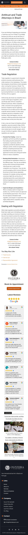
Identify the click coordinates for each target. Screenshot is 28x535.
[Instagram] (9, 529)
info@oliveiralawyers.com (14, 63)
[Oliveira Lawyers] (5, 2)
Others (11, 9)
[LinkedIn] (15, 529)
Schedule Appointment (14, 288)
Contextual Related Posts (12, 264)
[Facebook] (12, 529)
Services (7, 9)
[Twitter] (19, 529)
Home (2, 9)
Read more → (18, 434)
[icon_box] (10, 520)
